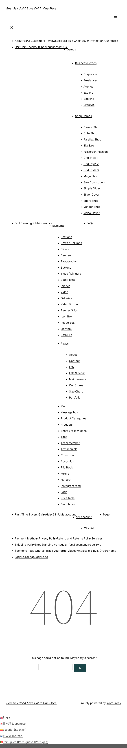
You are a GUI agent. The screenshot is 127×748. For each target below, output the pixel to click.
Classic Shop (91, 127)
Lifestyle (88, 104)
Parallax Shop (92, 139)
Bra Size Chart (71, 40)
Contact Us (59, 47)
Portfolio (75, 397)
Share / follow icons (74, 430)
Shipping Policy (25, 544)
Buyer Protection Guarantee (99, 40)
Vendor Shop (92, 206)
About (73, 354)
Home (112, 550)
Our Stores (76, 385)
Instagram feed (71, 485)
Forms (65, 473)
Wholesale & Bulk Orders (92, 550)
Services (97, 538)
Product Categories (73, 418)
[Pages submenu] (73, 342)
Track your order (57, 550)
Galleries (66, 298)
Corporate (90, 74)
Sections (66, 237)
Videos (72, 550)
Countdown (68, 455)
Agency (88, 86)
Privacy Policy (48, 538)
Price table (67, 498)
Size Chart (76, 391)
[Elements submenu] (68, 224)
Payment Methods (27, 538)
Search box (68, 504)
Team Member (70, 443)
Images (65, 286)
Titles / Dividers (71, 273)
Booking (88, 98)
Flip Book (67, 467)
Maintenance (77, 379)
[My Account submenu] (96, 515)
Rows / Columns (71, 243)
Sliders (65, 249)
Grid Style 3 (91, 170)
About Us (21, 40)
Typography (69, 261)
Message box (69, 412)
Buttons (66, 267)
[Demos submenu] (80, 48)
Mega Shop (90, 176)
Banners (66, 255)
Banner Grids (69, 310)
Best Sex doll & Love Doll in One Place (31, 8)
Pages (65, 343)
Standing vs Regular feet (58, 544)
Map (63, 406)
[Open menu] (115, 18)
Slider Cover (91, 194)
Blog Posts (68, 279)
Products (66, 424)
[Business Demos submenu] (100, 61)
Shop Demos (83, 116)
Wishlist (89, 528)
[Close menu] (11, 28)
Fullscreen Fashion (95, 151)
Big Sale (88, 145)
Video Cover (91, 213)
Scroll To (66, 334)
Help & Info (53, 514)
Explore (88, 92)
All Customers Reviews (42, 40)
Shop (38, 544)
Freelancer (90, 80)
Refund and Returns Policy (74, 538)
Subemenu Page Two (87, 544)
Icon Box (66, 316)
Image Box (68, 322)
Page (106, 514)
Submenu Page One (27, 550)
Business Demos (85, 63)
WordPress (114, 703)
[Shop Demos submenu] (96, 114)
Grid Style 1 (90, 157)
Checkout (32, 47)
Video (64, 292)
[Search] (80, 668)
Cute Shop (90, 133)
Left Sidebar (77, 373)
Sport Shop (91, 200)
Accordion (67, 461)
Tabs (64, 436)
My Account (84, 517)
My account (68, 514)
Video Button (69, 304)
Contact (74, 360)
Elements (58, 225)
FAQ (71, 367)
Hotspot (66, 479)
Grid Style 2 (91, 164)
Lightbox (66, 328)
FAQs (90, 223)
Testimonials (69, 449)
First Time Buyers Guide (30, 514)
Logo (64, 492)
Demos (71, 49)
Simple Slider (91, 188)
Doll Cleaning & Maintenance (33, 223)
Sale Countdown (94, 182)
